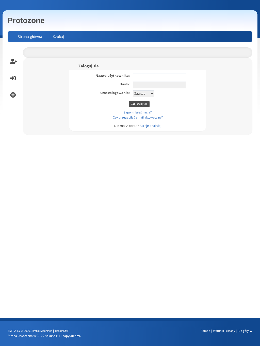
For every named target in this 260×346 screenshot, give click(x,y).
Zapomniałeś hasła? (138, 112)
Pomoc (205, 331)
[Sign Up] (13, 61)
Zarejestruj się (150, 125)
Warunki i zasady (224, 331)
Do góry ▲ (245, 331)
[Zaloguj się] (13, 78)
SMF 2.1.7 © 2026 (19, 330)
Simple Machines (41, 330)
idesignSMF (62, 330)
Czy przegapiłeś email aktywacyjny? (138, 117)
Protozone (26, 20)
